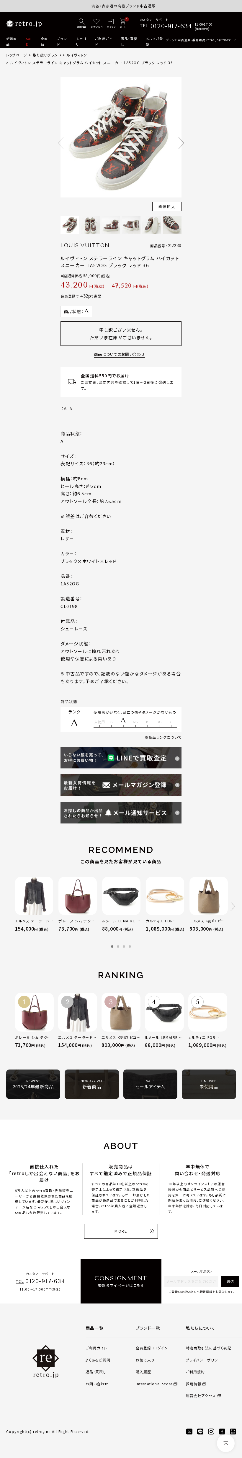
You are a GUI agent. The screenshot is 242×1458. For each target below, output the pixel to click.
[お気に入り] (96, 24)
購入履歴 (143, 1371)
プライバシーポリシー (204, 1359)
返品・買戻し (129, 41)
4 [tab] (130, 946)
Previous (60, 143)
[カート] (123, 24)
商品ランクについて (165, 737)
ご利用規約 (195, 1371)
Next (181, 143)
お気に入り (145, 1359)
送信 (230, 1281)
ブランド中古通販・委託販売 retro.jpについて (198, 40)
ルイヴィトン (77, 54)
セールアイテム (150, 1085)
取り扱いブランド (47, 54)
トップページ (16, 54)
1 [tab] (112, 946)
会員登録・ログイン (152, 1347)
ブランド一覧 (148, 1328)
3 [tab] (124, 946)
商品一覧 (95, 1328)
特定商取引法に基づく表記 (208, 1347)
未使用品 (209, 1085)
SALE (29, 41)
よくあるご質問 (98, 1359)
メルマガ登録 (154, 41)
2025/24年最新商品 (33, 1085)
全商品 (44, 41)
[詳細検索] (81, 24)
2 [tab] (118, 946)
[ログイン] (111, 24)
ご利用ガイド (103, 41)
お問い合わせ (97, 1383)
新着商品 (11, 41)
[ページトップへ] (226, 1443)
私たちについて (201, 1328)
